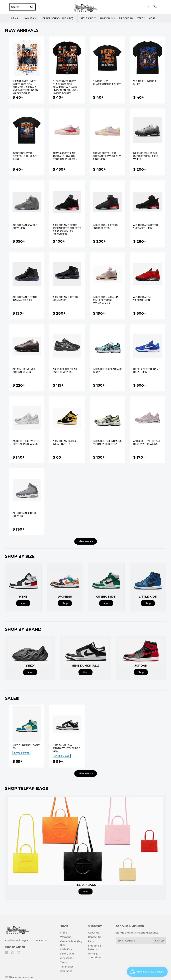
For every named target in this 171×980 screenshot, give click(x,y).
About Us (93, 932)
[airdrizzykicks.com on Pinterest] (12, 953)
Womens (30, 18)
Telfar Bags (66, 966)
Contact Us (94, 937)
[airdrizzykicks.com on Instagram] (18, 953)
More (152, 18)
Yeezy (140, 18)
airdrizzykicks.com (23, 977)
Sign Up (159, 941)
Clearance (66, 971)
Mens (14, 18)
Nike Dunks (107, 18)
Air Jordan (126, 18)
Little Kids (87, 18)
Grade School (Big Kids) (58, 18)
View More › (85, 541)
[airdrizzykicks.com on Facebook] (7, 953)
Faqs (91, 941)
